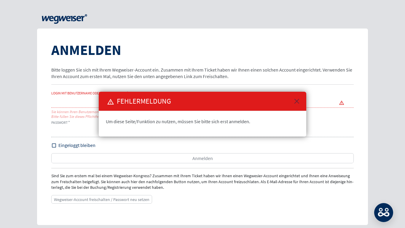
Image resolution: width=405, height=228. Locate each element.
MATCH (383, 212)
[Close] (297, 101)
